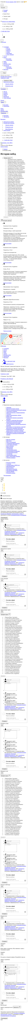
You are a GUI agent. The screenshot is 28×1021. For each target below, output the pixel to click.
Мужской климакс (10, 473)
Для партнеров (7, 475)
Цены (4, 61)
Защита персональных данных (13, 415)
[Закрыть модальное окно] (2, 480)
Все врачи (8, 58)
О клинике (6, 46)
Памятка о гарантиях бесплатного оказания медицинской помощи (14, 421)
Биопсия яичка (10, 467)
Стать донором (10, 54)
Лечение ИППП (10, 471)
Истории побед (7, 64)
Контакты (5, 69)
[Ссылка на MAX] (4, 37)
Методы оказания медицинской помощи (16, 410)
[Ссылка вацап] (4, 399)
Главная (5, 149)
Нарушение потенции (11, 469)
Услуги (5, 56)
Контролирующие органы (12, 408)
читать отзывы (4, 146)
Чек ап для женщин (11, 442)
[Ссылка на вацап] (4, 34)
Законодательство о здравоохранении (15, 412)
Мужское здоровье (10, 462)
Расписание (9, 60)
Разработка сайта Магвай (7, 378)
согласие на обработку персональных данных (12, 513)
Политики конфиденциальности (10, 532)
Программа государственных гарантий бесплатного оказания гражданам (15, 427)
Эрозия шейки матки (11, 455)
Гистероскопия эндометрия (13, 451)
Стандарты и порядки (11, 411)
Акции (5, 62)
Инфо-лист (9, 416)
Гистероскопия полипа (11, 452)
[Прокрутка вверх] (2, 1003)
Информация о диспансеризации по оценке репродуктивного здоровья (15, 430)
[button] (15, 694)
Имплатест (9, 440)
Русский (5, 10)
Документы (9, 68)
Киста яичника (10, 446)
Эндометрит (9, 453)
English (5, 11)
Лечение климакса (10, 457)
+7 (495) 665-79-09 (5, 31)
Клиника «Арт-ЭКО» (7, 142)
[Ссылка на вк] (4, 35)
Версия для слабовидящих (8, 21)
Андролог (8, 463)
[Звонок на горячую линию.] (3, 44)
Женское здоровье (10, 439)
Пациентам (6, 65)
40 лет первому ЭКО (11, 1)
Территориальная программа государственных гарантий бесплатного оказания (16, 424)
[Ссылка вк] (4, 401)
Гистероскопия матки (11, 450)
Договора (8, 414)
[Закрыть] (2, 1009)
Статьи (8, 52)
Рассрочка (8, 66)
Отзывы (8, 49)
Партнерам (9, 53)
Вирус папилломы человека (13, 456)
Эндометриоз (9, 448)
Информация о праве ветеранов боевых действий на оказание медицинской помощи (16, 433)
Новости (8, 50)
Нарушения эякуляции (11, 470)
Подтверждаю (4, 1018)
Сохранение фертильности (12, 443)
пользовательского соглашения (18, 515)
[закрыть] (2, 5)
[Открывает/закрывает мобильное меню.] (2, 40)
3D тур (8, 48)
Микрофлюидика (10, 466)
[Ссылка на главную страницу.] (3, 42)
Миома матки (9, 447)
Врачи (4, 57)
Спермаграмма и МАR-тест (13, 465)
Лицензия (8, 407)
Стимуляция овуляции (11, 444)
